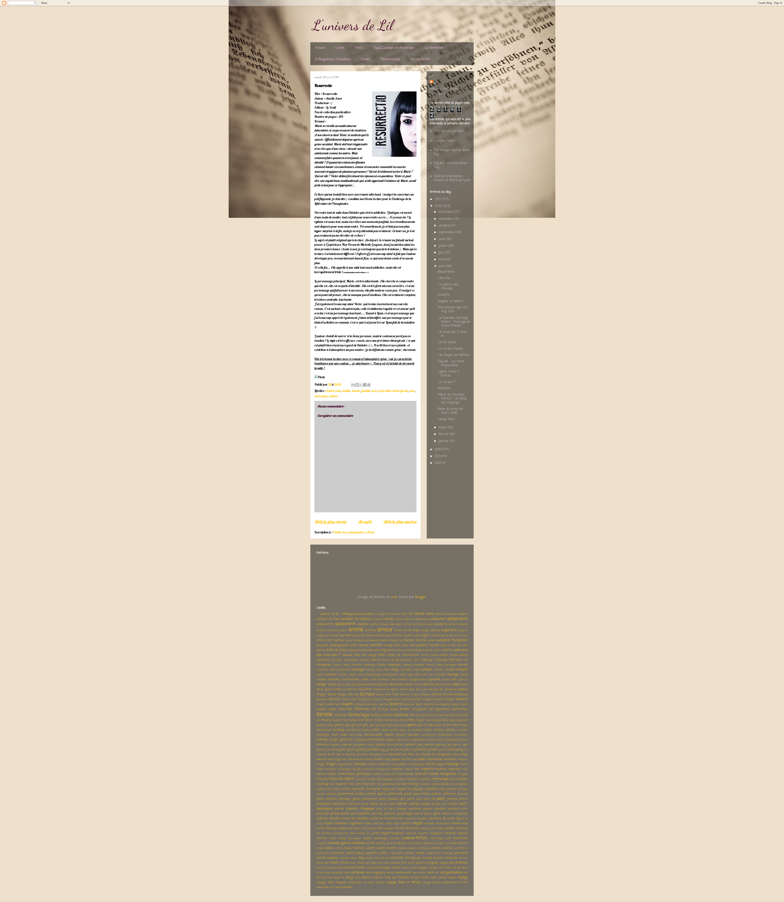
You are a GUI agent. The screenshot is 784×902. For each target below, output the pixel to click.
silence (339, 848)
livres (369, 759)
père (402, 799)
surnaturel (461, 853)
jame (390, 745)
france (378, 720)
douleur (463, 689)
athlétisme (395, 640)
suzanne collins (348, 858)
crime (364, 679)
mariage (452, 764)
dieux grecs (324, 689)
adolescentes (325, 624)
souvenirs (338, 853)
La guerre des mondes (448, 286)
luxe (415, 759)
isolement (347, 745)
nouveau (425, 784)
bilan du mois (337, 650)
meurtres (440, 769)
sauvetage (321, 396)
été (374, 709)
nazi (332, 784)
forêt (361, 720)
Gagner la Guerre (450, 301)
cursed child (448, 680)
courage (452, 674)
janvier (444, 441)
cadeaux (347, 655)
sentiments (415, 843)
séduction (401, 843)
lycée (421, 759)
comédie (449, 670)
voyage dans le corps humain (366, 882)
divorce (404, 689)
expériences (460, 709)
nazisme (341, 784)
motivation (361, 779)
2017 (438, 199)
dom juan (421, 689)
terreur (463, 858)
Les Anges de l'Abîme (453, 355)
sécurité (390, 843)
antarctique (383, 635)
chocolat (462, 665)
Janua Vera (446, 419)
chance (337, 665)
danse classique (346, 684)
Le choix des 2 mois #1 (452, 334)
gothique (381, 725)
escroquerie (443, 704)
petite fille (430, 799)
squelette (371, 853)
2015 (438, 449)
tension (438, 858)
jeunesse (321, 750)
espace (455, 704)
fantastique (358, 715)
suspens (332, 858)
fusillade (436, 720)
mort (375, 391)
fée (412, 715)
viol (357, 877)
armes (459, 635)
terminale (451, 858)
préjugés (402, 809)
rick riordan (437, 828)
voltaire (452, 878)
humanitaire (445, 735)
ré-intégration (459, 814)
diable (464, 684)
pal (459, 789)
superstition (433, 853)
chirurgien (450, 665)
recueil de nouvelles (415, 819)
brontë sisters (433, 650)
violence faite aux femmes (391, 877)
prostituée (377, 814)
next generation (386, 784)
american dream (337, 630)
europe (394, 709)
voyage (463, 877)
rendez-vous (459, 823)
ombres (346, 789)
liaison (456, 754)
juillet (443, 246)
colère (385, 670)
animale (334, 635)
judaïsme (408, 750)
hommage (356, 735)
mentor (408, 769)
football (353, 720)
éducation (321, 699)
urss (465, 867)
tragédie (432, 863)
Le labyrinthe (393, 754)
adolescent (437, 619)
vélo (368, 873)
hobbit (343, 735)
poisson (384, 804)
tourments (383, 863)
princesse (322, 813)
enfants (462, 699)
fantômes (401, 715)
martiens (330, 769)
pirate (364, 804)
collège (394, 669)
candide (454, 655)
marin (464, 764)
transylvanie (373, 868)
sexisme (462, 843)
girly (365, 725)
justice (443, 750)
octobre (445, 225)
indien (399, 740)
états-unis (362, 709)
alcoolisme (441, 624)
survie (320, 857)
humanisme (428, 735)
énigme (320, 704)
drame (331, 694)
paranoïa (331, 794)
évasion (405, 709)
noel (398, 784)
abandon (450, 614)
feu (460, 715)
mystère (412, 779)
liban (464, 754)
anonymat (358, 635)
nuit (452, 784)
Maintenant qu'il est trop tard (453, 309)
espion (464, 704)
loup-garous (392, 759)
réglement (356, 823)
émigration (365, 699)
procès (345, 813)
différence (339, 689)
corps (403, 675)
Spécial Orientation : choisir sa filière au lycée (452, 178)
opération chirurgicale (393, 391)
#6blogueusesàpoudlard (358, 614)
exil (431, 709)
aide (392, 624)
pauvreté (463, 794)
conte (352, 674)
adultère (363, 624)
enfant (449, 699)
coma (416, 670)
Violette (443, 295)
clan (332, 669)
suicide (420, 853)
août (442, 239)
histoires (462, 730)
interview (322, 744)
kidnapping (455, 749)
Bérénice (444, 388)
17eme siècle (393, 614)
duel (356, 694)
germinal (356, 725)
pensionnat (369, 799)
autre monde (359, 645)
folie (345, 720)
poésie (374, 804)
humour (322, 739)
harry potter (371, 730)
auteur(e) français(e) (452, 640)
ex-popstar (419, 709)
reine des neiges (383, 823)
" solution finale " (329, 614)
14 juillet (380, 614)
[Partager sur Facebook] (365, 385)
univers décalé (452, 868)
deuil (456, 684)
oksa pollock (333, 789)
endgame (428, 699)
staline (383, 853)
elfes (354, 699)
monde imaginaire (442, 774)
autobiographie (339, 645)
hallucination (323, 730)
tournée (395, 863)
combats (438, 670)
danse (332, 684)
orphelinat (431, 789)
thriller (345, 863)
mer (417, 769)
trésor (405, 868)
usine (319, 873)
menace (397, 769)
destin (418, 684)
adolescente (333, 391)
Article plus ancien (399, 522)
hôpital (389, 735)
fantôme (387, 715)
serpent (439, 843)
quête (436, 813)
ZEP (332, 887)
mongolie (462, 774)
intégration (451, 740)
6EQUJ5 (440, 614)
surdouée (447, 853)
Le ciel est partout (449, 131)
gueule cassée (442, 725)
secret (370, 843)
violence (366, 877)
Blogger (420, 597)
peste (419, 799)
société (370, 848)
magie (330, 764)
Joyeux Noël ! (445, 140)
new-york (369, 784)
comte (320, 675)
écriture (436, 694)
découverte (363, 684)
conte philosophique (369, 675)
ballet (397, 645)
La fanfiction (434, 48)
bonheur (392, 650)
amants (463, 624)
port (444, 804)
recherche (376, 818)
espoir (333, 709)
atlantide (408, 640)
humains (413, 735)
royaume (410, 833)
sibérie (329, 848)
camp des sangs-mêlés (369, 655)
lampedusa (376, 754)
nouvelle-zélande (440, 784)
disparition (365, 689)
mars (443, 427)
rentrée (320, 828)
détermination (444, 684)
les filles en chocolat (417, 754)
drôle (350, 694)
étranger (383, 709)
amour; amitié (403, 630)
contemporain (390, 675)
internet (463, 740)
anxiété (408, 635)
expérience (442, 709)
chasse (381, 665)
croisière (403, 680)
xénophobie (322, 887)
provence (390, 813)
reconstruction (393, 818)
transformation (355, 867)
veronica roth (403, 872)
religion (417, 823)
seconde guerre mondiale (346, 843)
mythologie (440, 779)
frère (403, 720)
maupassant (383, 769)
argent (425, 635)
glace (372, 725)
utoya (327, 873)
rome (353, 833)
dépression (396, 684)
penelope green (349, 799)
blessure (374, 650)
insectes (429, 740)
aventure (376, 645)
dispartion (379, 689)
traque (386, 867)
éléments (335, 699)
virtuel (415, 877)
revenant (389, 828)
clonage (370, 670)
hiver (335, 735)
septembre (447, 232)
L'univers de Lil (352, 25)
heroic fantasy (434, 730)
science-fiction (414, 838)
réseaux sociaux (336, 828)
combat (426, 669)
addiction (409, 619)
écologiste (424, 694)
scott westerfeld (456, 838)
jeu (450, 744)
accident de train (328, 619)
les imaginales (441, 754)
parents (371, 794)
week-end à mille (455, 882)
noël (404, 784)
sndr (394, 597)
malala (371, 764)
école (395, 694)
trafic (403, 863)
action (389, 619)
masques (356, 769)
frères (411, 720)
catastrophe (351, 660)
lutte (409, 759)
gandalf (463, 720)
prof (353, 813)
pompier (436, 804)
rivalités (450, 828)
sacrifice (321, 838)
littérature (353, 759)
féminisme (421, 715)
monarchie (388, 774)
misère (331, 774)
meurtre (427, 769)
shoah (320, 848)
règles (368, 823)
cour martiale (437, 675)
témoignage (413, 858)
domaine (433, 689)
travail (396, 867)
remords (429, 823)
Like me (444, 278)
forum (369, 720)
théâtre (335, 863)
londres (378, 759)
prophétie (364, 813)
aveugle (388, 645)
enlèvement (333, 704)
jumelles (432, 749)
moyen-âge (374, 779)
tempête (427, 858)
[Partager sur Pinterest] (369, 385)
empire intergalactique (386, 699)
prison (335, 813)
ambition (321, 630)
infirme (407, 740)
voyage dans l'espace (331, 882)
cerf (416, 660)
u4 (440, 867)
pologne (426, 804)
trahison (461, 862)
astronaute (371, 640)
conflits (343, 675)
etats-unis (345, 709)
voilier (433, 878)
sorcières (447, 848)
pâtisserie (449, 794)
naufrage (322, 784)
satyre (367, 838)
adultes (374, 624)
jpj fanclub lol (394, 750)
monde (399, 774)
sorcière (435, 848)
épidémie (396, 704)
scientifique (436, 838)
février (444, 434)
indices (389, 739)
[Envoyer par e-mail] (353, 385)
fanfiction (340, 715)
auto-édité (322, 645)
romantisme (340, 833)
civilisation (322, 670)
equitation (429, 704)
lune (403, 759)
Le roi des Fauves (450, 348)
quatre (428, 814)
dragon (321, 694)
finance (326, 720)
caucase (364, 660)
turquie (423, 867)
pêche (320, 799)
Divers (366, 59)
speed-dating (355, 853)
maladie (360, 764)
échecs (380, 694)
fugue (420, 720)
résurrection (369, 828)
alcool (430, 624)
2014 (438, 456)
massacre (369, 769)
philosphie (338, 804)
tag (361, 857)
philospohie (353, 804)
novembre (446, 219)
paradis (320, 794)
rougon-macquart (392, 833)
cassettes (336, 660)
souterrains (323, 853)
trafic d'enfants (417, 863)
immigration (376, 739)
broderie (419, 650)
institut (439, 740)
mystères (425, 779)
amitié (346, 391)
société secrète (386, 848)
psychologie (405, 813)
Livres (339, 48)
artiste (320, 640)
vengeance (378, 872)
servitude (450, 843)
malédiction (383, 764)
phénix (463, 799)
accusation (377, 619)
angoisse (462, 630)
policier (402, 803)
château (407, 665)
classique (357, 669)
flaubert (337, 720)
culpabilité (433, 679)
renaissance (442, 823)
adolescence (422, 619)
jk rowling (333, 750)
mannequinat (416, 764)
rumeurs (450, 833)
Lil (435, 82)
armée (450, 635)
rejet (397, 823)
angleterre (448, 630)
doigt (411, 689)
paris (381, 793)
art (466, 635)
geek (347, 725)
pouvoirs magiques (360, 808)
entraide (359, 704)
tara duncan (381, 858)
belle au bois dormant (454, 645)
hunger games (339, 739)
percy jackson (388, 799)
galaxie (454, 720)
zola (338, 887)
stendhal (409, 853)
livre (362, 759)
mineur (321, 774)
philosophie (323, 804)
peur (412, 391)
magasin (462, 759)
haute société (390, 730)
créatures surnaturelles (343, 679)
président (453, 809)
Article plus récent (330, 522)
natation (462, 779)
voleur (442, 877)
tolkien (360, 863)
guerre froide (425, 725)
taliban (369, 858)
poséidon (453, 804)
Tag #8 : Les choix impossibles (451, 363)
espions (321, 709)
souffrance (461, 848)
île (351, 739)
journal (361, 749)
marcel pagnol (435, 764)
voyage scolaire (432, 882)
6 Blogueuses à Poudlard (333, 59)
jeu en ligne (460, 745)
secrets (380, 843)
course (464, 675)
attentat (421, 640)
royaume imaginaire (430, 833)
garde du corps (325, 725)
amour (356, 391)
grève (390, 725)
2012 (438, 463)
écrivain (448, 694)
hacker (455, 725)
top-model (370, 863)
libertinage (334, 759)
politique (414, 804)
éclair (388, 694)
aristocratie (438, 635)
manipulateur (399, 764)
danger (321, 684)
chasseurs (394, 665)
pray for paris (385, 809)
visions (333, 396)
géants (339, 725)
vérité (390, 873)
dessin (409, 684)
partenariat (394, 794)
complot (461, 669)
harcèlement (353, 730)
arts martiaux (335, 640)
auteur (432, 640)
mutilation (400, 779)
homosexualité (373, 735)
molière (376, 774)
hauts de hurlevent (411, 730)
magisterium (344, 764)
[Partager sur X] (361, 385)
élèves (346, 699)
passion (436, 794)
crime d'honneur (379, 680)
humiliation (461, 735)
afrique (384, 624)
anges (416, 630)
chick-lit (430, 665)
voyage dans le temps (403, 882)
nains (452, 779)
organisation (389, 789)
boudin (410, 650)
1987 (411, 614)
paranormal (345, 794)
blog (383, 650)
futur (445, 720)
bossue (402, 650)
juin (442, 252)
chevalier (418, 665)
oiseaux (320, 789)
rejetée (405, 823)
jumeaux (420, 749)
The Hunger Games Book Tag (452, 152)
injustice (418, 739)
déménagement (379, 684)
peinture (331, 799)
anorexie (370, 635)
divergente (392, 689)
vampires (358, 872)
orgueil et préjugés (410, 789)
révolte (399, 828)
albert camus (403, 624)
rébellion (335, 818)
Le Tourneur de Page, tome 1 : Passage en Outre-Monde (454, 322)
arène (416, 635)
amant (453, 624)
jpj (383, 750)
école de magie (409, 694)
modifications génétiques (354, 774)
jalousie (381, 744)
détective (428, 684)
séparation (428, 843)
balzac (405, 645)
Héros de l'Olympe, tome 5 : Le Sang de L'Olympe (452, 398)
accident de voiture (355, 619)
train (319, 868)
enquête (347, 704)
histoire (450, 730)
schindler (394, 838)
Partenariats (390, 59)
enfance (439, 699)
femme (433, 715)
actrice (399, 619)
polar (392, 804)
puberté (418, 814)
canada (434, 655)
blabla (364, 650)
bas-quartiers (419, 645)
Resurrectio (446, 271)
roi (318, 833)
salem (333, 838)
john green (347, 749)
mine (465, 769)
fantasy (375, 715)
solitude (410, 848)
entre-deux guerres (376, 704)
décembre (446, 212)
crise (393, 680)
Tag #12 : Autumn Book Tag (450, 165)
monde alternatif (415, 774)
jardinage (440, 745)
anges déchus (431, 630)
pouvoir (339, 808)
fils (318, 720)
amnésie (370, 630)
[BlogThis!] (357, 385)
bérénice (321, 650)
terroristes (322, 863)
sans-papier (354, 838)
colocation (406, 670)
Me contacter (420, 59)
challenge (426, 660)
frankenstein (391, 720)
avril (442, 266)
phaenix (452, 799)
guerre (412, 725)
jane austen (425, 744)
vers (415, 873)
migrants (454, 769)
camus (425, 655)
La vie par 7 (446, 382)
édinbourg (461, 694)
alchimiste (419, 624)
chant (346, 665)
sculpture (321, 843)
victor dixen (426, 872)
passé (408, 794)
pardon (359, 794)
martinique (343, 769)
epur (419, 704)
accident (462, 614)
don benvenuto (448, 689)
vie (437, 872)
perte (410, 799)
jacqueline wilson (364, 745)
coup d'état (414, 675)
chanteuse (369, 665)
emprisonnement (411, 699)
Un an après (447, 342)
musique (387, 779)
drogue (341, 694)
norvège (413, 784)
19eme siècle (424, 614)
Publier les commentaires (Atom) (354, 532)
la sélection (348, 754)
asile (349, 640)
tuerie (413, 868)
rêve (380, 828)
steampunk (396, 853)
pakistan (452, 789)
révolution (411, 828)
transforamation (333, 868)
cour (424, 675)
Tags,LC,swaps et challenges (393, 48)
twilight (433, 868)
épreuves (409, 704)
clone (378, 670)
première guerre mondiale (427, 808)
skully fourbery (354, 848)
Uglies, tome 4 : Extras (449, 373)
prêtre (464, 809)
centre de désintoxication (397, 660)
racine (446, 813)
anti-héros (397, 635)
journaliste (374, 749)
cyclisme (462, 680)
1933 (404, 614)
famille (366, 391)
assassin (358, 640)
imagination (361, 740)
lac (358, 754)
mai (442, 259)
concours (331, 674)
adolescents (345, 624)
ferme (454, 715)
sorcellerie (422, 848)
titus (353, 863)
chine (439, 665)
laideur (365, 754)
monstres (336, 779)
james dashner (405, 744)
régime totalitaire (335, 823)
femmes (444, 715)
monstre (322, 779)
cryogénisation (417, 680)
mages (320, 764)
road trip (462, 828)
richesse (424, 828)
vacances (337, 872)
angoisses (322, 635)
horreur (400, 735)
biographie (354, 650)
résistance (354, 828)
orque (442, 789)
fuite (428, 720)
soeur (401, 848)
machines (449, 759)
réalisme (322, 818)
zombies (347, 887)
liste (343, 759)
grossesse (400, 725)
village (350, 877)
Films (359, 48)
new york (354, 784)
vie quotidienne (451, 872)
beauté (434, 645)
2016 (439, 206)
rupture (463, 833)
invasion (335, 745)
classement (343, 670)
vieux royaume (335, 878)
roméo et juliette (368, 833)
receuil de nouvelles (355, 818)
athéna (383, 640)
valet (347, 873)
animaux (345, 635)
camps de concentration (403, 655)
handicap (339, 730)
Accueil (320, 48)
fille (465, 715)
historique (322, 735)
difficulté (352, 689)
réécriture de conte (441, 818)
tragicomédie (446, 863)
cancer (444, 655)
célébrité (375, 660)
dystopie (367, 694)
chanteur (356, 665)
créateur (321, 680)
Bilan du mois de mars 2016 (450, 411)
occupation (461, 784)
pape (465, 789)
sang (342, 838)
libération (321, 759)
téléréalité (397, 858)
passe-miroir (421, 794)
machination (434, 759)
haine (464, 725)
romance (327, 833)
